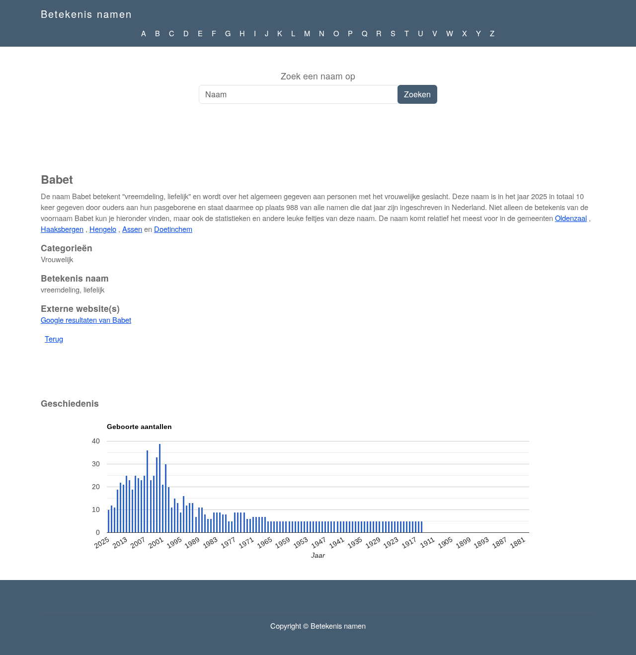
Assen (132, 228)
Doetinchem (173, 228)
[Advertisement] (318, 143)
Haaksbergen (62, 228)
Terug (54, 338)
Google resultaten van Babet (86, 319)
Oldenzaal (571, 218)
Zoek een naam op (318, 76)
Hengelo (102, 228)
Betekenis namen (86, 13)
